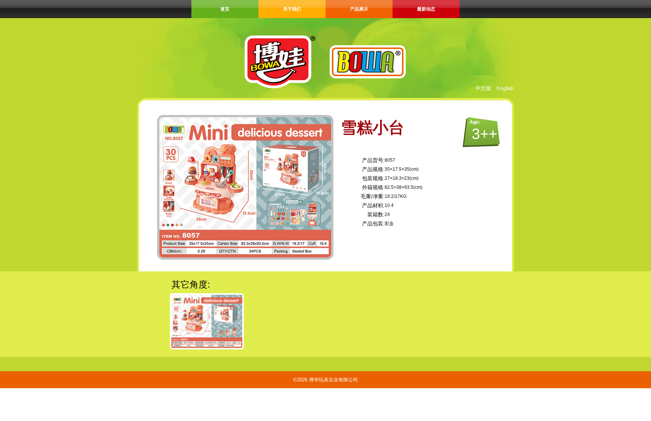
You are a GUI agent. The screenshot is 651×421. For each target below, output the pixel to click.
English (505, 88)
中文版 (483, 88)
